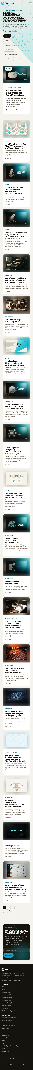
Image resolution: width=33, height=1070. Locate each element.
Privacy (4, 1062)
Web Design (5, 1008)
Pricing (3, 1048)
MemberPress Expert (7, 997)
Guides (3, 1040)
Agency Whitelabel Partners (9, 1017)
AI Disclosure (5, 1035)
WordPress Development (8, 1011)
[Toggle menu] (30, 3)
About (3, 980)
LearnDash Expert (6, 992)
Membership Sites (6, 1000)
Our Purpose (16, 980)
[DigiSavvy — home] (7, 3)
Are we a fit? (5, 1038)
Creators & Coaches (7, 1020)
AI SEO (3, 989)
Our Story (8, 980)
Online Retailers (6, 1028)
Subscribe (8, 955)
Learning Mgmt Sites (7, 995)
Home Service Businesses (8, 1025)
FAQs (3, 1043)
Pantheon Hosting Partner (8, 1003)
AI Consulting (5, 987)
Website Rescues (6, 1005)
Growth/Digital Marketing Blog (10, 1046)
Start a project (5, 1051)
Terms (9, 1062)
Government (5, 1023)
